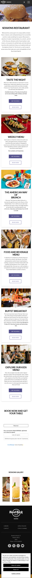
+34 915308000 (18, 541)
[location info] (24, 2)
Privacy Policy (7, 562)
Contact (6, 528)
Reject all (16, 569)
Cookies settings (16, 573)
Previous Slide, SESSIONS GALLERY (4, 488)
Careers (6, 526)
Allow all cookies (16, 565)
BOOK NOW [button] (15, 107)
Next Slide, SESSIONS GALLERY (28, 488)
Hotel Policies (22, 526)
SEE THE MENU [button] (15, 101)
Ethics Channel (22, 528)
